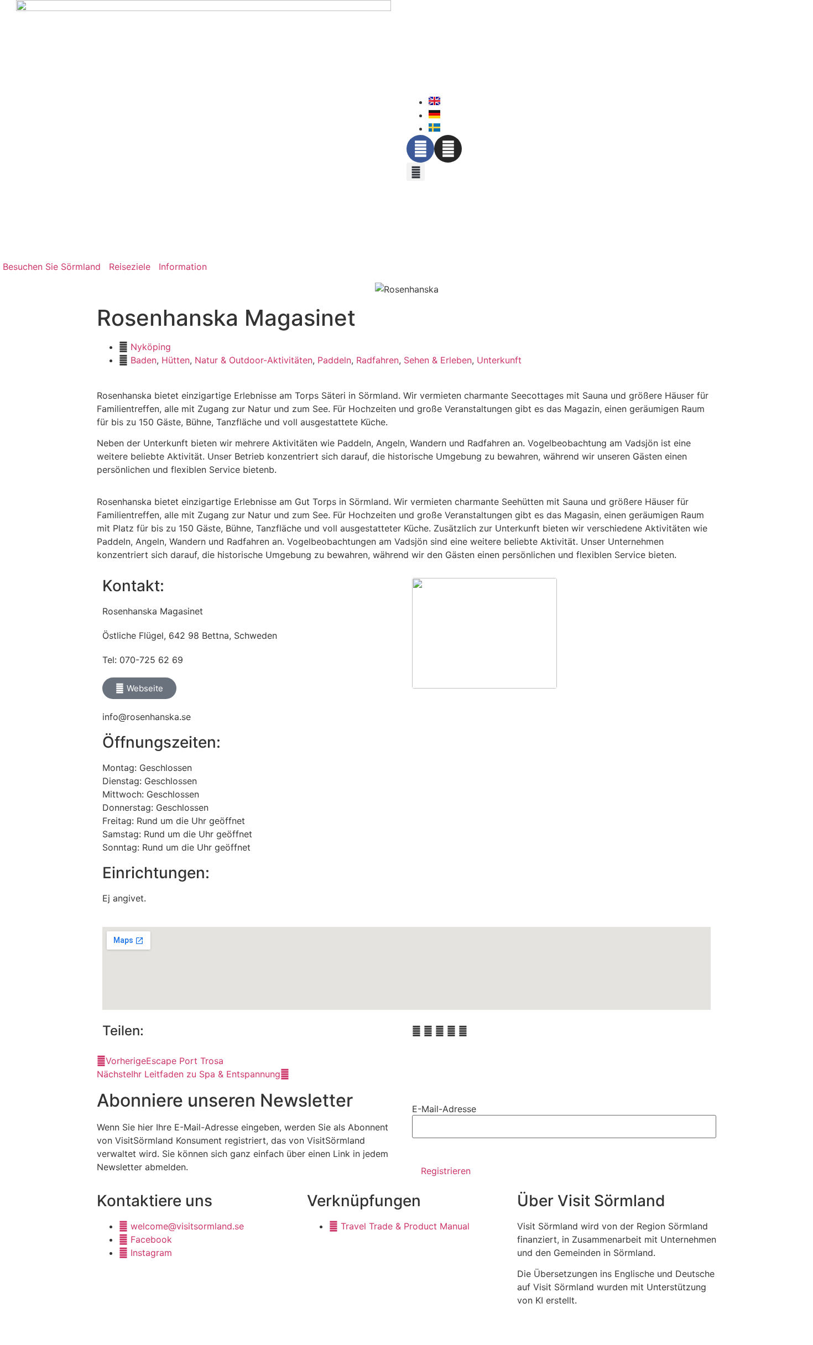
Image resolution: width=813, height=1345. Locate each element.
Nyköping (151, 346)
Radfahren (377, 360)
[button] (415, 172)
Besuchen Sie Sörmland (52, 266)
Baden (144, 360)
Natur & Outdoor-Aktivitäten (253, 360)
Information (183, 266)
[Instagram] (448, 149)
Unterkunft (499, 360)
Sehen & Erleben (438, 360)
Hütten (175, 360)
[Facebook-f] (420, 149)
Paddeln (334, 360)
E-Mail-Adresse (444, 1108)
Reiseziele (129, 266)
